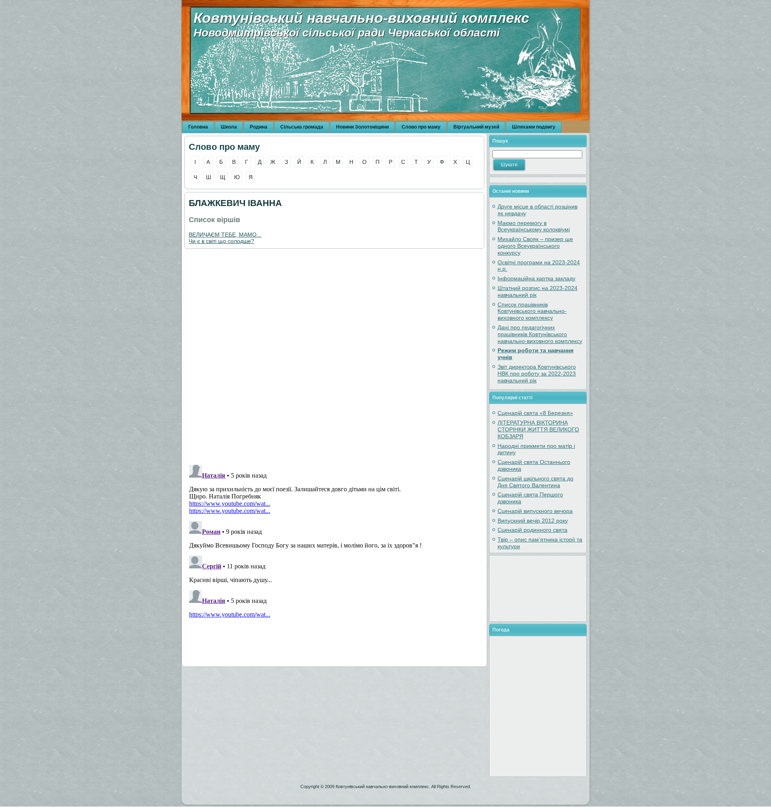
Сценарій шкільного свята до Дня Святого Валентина (535, 481)
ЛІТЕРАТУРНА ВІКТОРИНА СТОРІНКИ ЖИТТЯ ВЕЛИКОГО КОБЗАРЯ (538, 429)
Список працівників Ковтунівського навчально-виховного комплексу (532, 311)
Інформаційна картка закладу (536, 278)
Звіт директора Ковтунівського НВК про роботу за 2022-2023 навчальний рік (537, 374)
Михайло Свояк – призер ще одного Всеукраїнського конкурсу (535, 246)
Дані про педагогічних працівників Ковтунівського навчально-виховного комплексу (540, 334)
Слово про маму (224, 147)
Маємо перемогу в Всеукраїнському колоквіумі (534, 226)
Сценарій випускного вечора (535, 511)
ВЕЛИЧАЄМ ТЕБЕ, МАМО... (225, 234)
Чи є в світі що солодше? (221, 241)
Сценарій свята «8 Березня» (535, 413)
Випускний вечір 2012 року (533, 520)
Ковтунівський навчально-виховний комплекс (361, 18)
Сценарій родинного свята (532, 530)
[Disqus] (334, 356)
